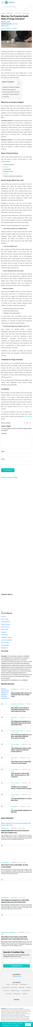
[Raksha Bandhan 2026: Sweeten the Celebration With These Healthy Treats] (5, 693)
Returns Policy (5, 627)
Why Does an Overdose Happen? (11, 87)
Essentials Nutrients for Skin (17, 730)
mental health (27, 416)
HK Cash (3, 616)
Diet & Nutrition (14, 689)
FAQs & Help (4, 629)
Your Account (4, 635)
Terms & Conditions (6, 640)
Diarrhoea (5, 167)
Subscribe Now (16, 966)
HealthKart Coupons (6, 637)
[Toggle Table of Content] (18, 83)
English (3, 13)
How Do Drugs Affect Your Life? (11, 92)
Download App (5, 645)
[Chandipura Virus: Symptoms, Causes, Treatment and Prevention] (5, 784)
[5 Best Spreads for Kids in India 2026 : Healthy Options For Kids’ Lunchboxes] (5, 771)
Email (3, 459)
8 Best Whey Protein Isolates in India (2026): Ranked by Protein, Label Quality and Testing (20, 709)
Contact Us (4, 632)
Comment (4, 433)
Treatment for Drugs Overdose (11, 94)
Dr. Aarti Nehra (15, 23)
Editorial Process (5, 25)
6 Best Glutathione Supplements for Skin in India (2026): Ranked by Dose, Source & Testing (21, 736)
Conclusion (6, 96)
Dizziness (5, 173)
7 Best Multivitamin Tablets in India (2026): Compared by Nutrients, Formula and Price (21, 749)
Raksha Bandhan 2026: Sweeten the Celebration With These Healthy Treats (21, 694)
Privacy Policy (5, 642)
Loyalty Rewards (5, 621)
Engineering (4, 648)
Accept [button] (28, 1024)
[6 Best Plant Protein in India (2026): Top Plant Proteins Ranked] (5, 759)
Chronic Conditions (6, 28)
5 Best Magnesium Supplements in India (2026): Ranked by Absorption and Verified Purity (21, 723)
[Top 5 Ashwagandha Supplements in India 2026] (5, 807)
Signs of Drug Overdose (9, 89)
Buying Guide (13, 704)
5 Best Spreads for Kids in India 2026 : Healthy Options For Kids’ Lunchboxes (20, 775)
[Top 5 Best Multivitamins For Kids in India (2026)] (5, 795)
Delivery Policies (5, 624)
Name (3, 451)
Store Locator (4, 619)
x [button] (31, 1023)
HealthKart (8, 21)
